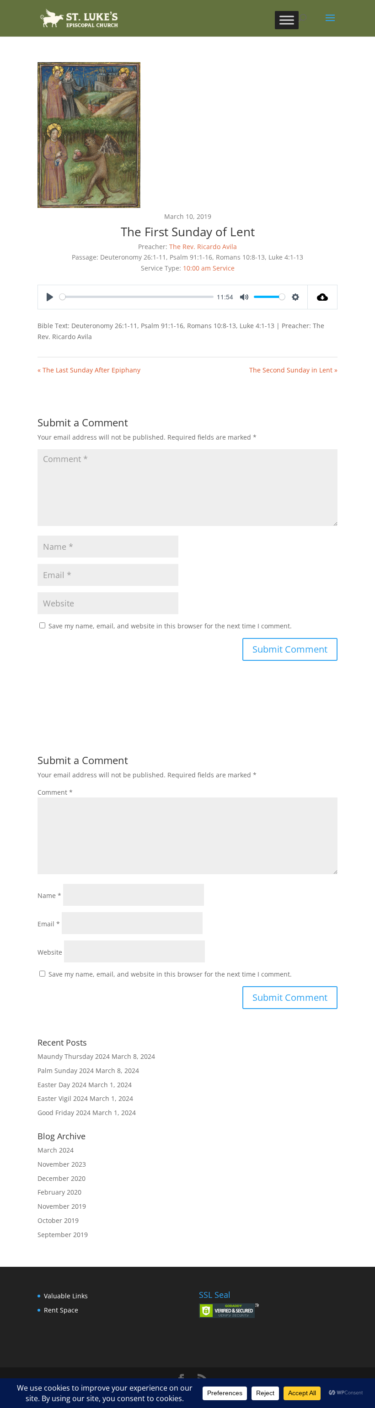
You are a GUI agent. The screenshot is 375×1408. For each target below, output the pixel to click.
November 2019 (62, 1206)
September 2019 (63, 1234)
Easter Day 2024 (62, 1084)
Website (50, 952)
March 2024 (56, 1150)
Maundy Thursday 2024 (74, 1056)
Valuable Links (66, 1295)
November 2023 (62, 1164)
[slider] (136, 296)
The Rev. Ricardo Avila (203, 246)
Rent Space (61, 1310)
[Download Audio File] (323, 297)
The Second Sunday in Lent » (293, 370)
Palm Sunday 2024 (66, 1070)
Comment (55, 792)
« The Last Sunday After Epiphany (89, 370)
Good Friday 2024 (64, 1112)
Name (49, 895)
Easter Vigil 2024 (63, 1098)
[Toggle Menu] (286, 20)
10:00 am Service (209, 268)
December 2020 (62, 1178)
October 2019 (58, 1220)
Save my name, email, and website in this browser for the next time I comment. (170, 626)
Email (49, 923)
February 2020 (59, 1192)
